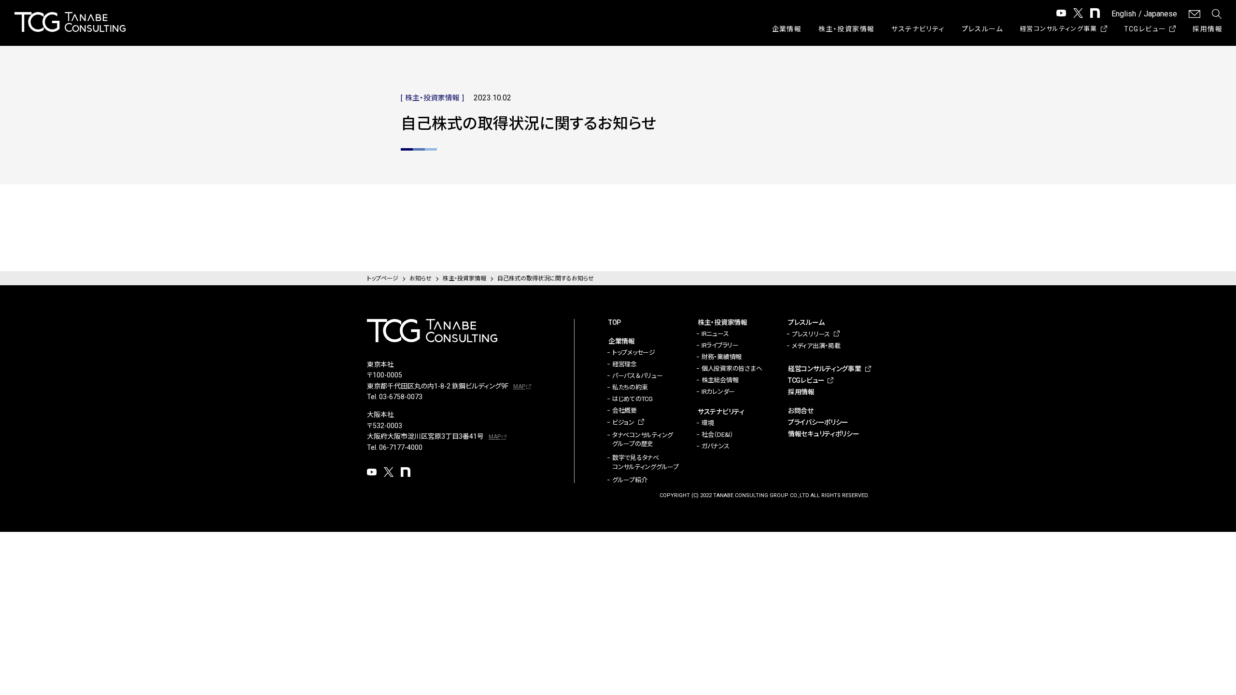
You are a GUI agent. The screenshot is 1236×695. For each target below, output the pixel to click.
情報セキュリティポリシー (823, 434)
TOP (614, 322)
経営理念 (624, 364)
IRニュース (715, 333)
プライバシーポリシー (818, 422)
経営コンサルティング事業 (1058, 28)
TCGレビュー (1145, 29)
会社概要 (624, 410)
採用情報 (1207, 29)
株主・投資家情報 (846, 29)
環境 (708, 423)
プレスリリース (811, 334)
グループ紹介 (629, 480)
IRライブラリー (720, 345)
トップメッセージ (633, 352)
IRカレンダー (718, 391)
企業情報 (787, 29)
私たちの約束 (629, 387)
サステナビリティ (917, 29)
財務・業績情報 (722, 357)
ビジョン (623, 422)
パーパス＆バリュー (637, 375)
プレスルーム (982, 29)
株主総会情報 (720, 380)
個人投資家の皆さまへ (732, 368)
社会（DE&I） (717, 434)
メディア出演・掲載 (816, 345)
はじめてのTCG (632, 399)
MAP (519, 386)
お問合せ (801, 411)
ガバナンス (716, 446)
